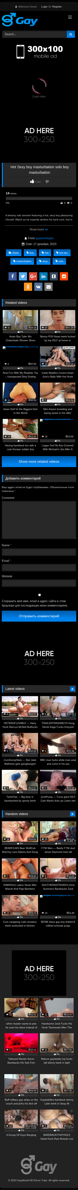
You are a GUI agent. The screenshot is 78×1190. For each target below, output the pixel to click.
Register (57, 6)
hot (46, 252)
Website (7, 576)
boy (32, 252)
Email (6, 560)
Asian (15, 252)
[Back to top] (67, 1179)
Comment (8, 497)
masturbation (23, 261)
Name (6, 545)
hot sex (63, 252)
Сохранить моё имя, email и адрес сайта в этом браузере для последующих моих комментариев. (35, 603)
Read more (37, 229)
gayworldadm (45, 238)
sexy (45, 261)
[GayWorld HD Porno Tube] (32, 20)
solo (61, 261)
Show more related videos (39, 461)
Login (44, 6)
